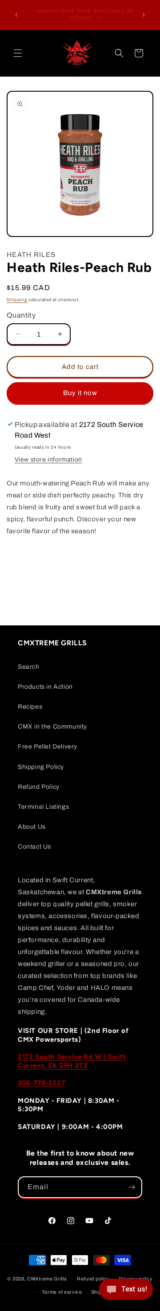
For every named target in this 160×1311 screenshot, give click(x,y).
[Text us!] (126, 1292)
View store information (48, 459)
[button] (18, 53)
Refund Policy (39, 786)
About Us (32, 826)
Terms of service (62, 1292)
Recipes (30, 706)
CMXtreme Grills (47, 1278)
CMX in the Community (52, 726)
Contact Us (34, 846)
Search (29, 666)
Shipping (17, 299)
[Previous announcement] (16, 14)
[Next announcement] (143, 14)
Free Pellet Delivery (47, 746)
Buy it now (80, 392)
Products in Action (45, 686)
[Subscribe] (131, 1187)
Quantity (21, 315)
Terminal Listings (43, 806)
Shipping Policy (41, 767)
